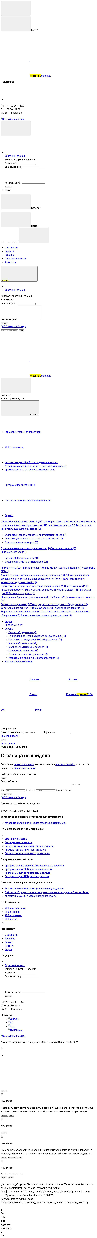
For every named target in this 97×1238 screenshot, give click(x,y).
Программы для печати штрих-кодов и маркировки (34, 865)
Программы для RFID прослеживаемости (28, 869)
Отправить (8, 186)
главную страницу (24, 768)
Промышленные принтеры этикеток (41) (24, 525)
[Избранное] (44, 360)
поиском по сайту (65, 764)
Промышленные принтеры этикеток (25, 849)
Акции (8, 621)
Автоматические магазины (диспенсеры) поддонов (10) (33, 575)
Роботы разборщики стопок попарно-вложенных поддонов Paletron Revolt (47, 892)
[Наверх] (15, 724)
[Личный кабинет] (15, 345)
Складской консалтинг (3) (56, 611)
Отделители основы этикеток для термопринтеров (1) (35, 534)
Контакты (10, 262)
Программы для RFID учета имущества (27, 876)
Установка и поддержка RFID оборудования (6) (27, 607)
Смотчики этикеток (16, 838)
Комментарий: (13, 182)
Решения (10, 254)
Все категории (34, 414)
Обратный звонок (15, 155)
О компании (11, 247)
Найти (21, 330)
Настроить (4, 1115)
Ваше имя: (10, 163)
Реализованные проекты (19, 661)
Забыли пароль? (10, 735)
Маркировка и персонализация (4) (20, 611)
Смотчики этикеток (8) (63, 548)
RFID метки (11, 919)
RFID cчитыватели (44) (13, 551)
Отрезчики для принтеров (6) (21, 542)
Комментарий (63, 790)
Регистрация (8, 743)
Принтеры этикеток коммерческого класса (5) (69, 521)
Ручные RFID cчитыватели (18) (22, 558)
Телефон (30, 790)
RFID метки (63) (53, 567)
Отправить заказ (6, 794)
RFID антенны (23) (11, 567)
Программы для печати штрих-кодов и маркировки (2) (32, 586)
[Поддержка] (16, 128)
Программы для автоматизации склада (27, 872)
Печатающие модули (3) (61, 525)
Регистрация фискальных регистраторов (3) (46, 615)
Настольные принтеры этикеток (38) (21, 521)
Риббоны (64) (57, 597)
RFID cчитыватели (15, 908)
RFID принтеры (13, 915)
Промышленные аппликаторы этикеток (27, 853)
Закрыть (7, 190)
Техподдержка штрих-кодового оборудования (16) (59, 604)
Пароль (47, 732)
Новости (9, 251)
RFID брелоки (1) (72, 567)
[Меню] (16, 8)
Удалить (10, 1177)
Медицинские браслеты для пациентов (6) (25, 597)
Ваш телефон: (12, 166)
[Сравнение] (15, 360)
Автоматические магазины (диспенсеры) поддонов (34, 888)
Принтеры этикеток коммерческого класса (29, 846)
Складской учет (14, 625)
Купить (3, 778)
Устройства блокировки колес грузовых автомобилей (35, 822)
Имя (3, 790)
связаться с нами (24, 764)
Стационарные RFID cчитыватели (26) (26, 561)
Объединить (11, 1157)
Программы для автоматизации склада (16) (52, 589)
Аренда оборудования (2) (69, 607)
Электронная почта (12, 732)
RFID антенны (12, 911)
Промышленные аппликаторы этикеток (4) (25, 548)
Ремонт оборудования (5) (15, 604)
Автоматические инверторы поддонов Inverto (31, 895)
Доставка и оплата (15, 258)
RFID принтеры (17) (33, 567)
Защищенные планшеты (18, 842)
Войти (3, 740)
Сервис (9, 628)
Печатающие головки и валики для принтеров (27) (34, 538)
